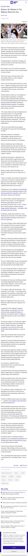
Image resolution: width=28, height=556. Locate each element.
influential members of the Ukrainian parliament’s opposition (14, 192)
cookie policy (19, 538)
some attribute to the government (17, 401)
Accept (14, 547)
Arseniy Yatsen (10, 104)
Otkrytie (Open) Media (6, 329)
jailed (22, 208)
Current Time (4, 15)
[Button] (24, 22)
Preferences (14, 551)
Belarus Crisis (5, 6)
